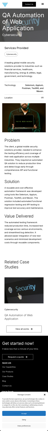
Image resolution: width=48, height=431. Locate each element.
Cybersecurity (11, 54)
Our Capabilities (9, 367)
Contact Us (6, 386)
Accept (24, 413)
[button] (45, 394)
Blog (4, 381)
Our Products (7, 371)
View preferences (24, 426)
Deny (24, 419)
